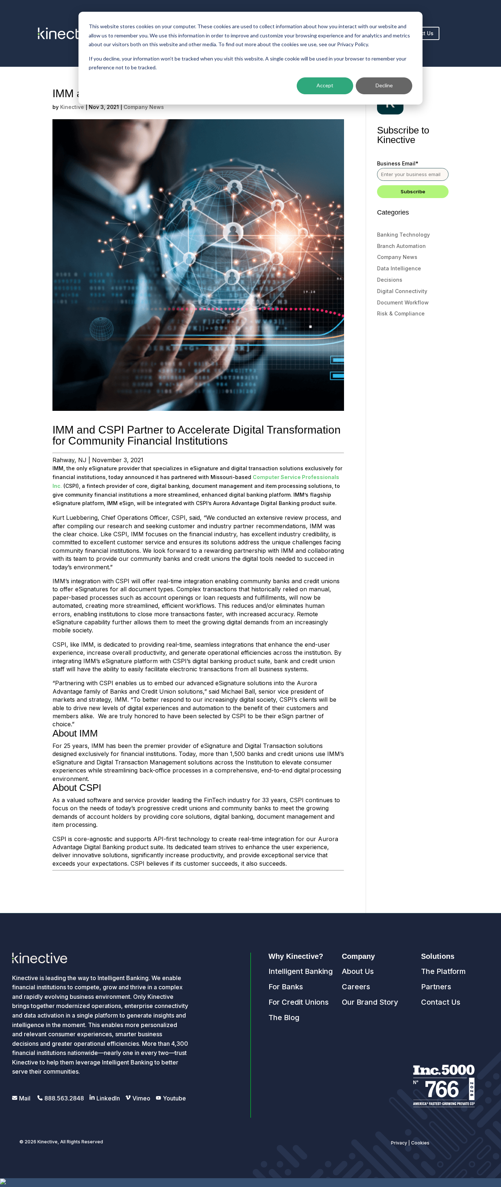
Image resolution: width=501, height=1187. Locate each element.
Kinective (72, 107)
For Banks (285, 986)
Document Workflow (403, 302)
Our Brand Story (370, 1002)
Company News (144, 107)
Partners (436, 986)
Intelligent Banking (300, 971)
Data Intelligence (399, 268)
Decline (384, 85)
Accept (325, 85)
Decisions (389, 280)
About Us (358, 971)
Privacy (399, 1143)
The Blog (283, 1017)
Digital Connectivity (402, 291)
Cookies (420, 1143)
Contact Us (440, 1002)
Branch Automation (401, 246)
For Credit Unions (298, 1002)
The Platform (443, 971)
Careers (356, 986)
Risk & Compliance (401, 313)
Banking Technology (403, 234)
